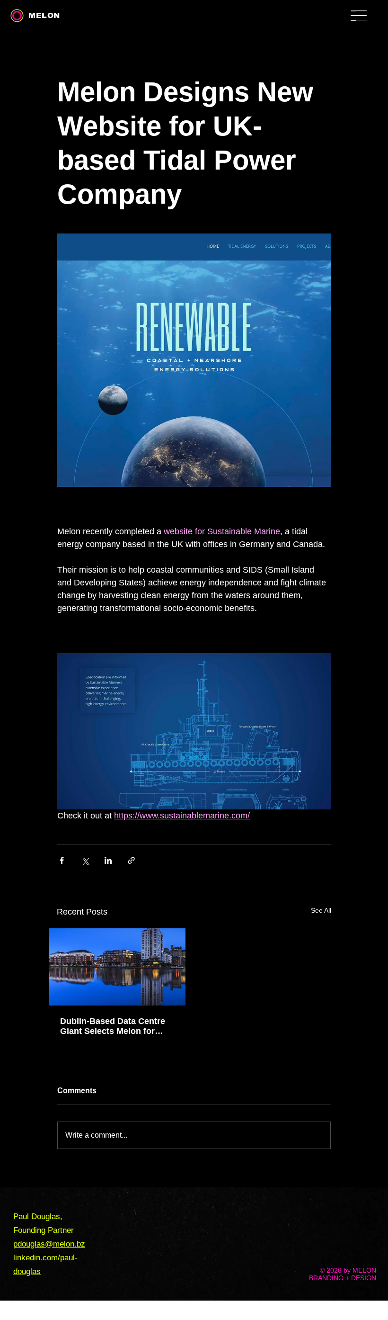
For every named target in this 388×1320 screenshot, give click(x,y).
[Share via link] (131, 860)
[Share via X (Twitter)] (84, 860)
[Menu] (368, 20)
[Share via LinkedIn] (108, 860)
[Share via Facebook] (61, 860)
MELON (44, 15)
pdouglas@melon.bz (49, 1243)
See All (321, 910)
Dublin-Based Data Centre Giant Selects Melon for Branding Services (112, 1026)
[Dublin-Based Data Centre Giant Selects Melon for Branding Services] (117, 967)
